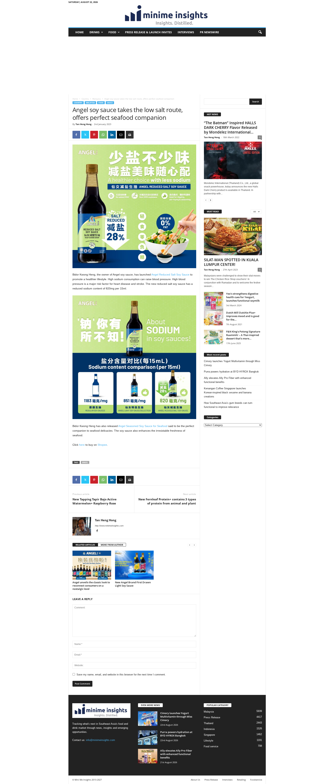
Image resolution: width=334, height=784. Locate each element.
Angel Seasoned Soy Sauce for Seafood (142, 426)
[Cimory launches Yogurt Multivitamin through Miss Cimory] (147, 718)
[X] (85, 135)
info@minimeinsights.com (100, 740)
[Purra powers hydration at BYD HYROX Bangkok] (147, 737)
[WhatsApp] (103, 135)
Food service (211, 746)
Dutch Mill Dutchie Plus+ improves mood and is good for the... (242, 316)
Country (85, 98)
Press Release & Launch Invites (148, 32)
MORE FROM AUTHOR (112, 544)
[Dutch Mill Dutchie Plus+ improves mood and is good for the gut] (213, 318)
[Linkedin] (112, 135)
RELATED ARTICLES (85, 544)
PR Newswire (209, 32)
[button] (260, 32)
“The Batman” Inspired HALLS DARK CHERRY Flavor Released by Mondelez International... (230, 127)
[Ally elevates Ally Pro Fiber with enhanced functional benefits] (147, 756)
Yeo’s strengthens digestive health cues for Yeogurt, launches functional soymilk (243, 297)
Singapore (209, 734)
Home (79, 32)
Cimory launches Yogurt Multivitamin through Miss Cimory (232, 363)
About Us (195, 779)
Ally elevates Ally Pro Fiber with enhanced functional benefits (227, 380)
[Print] (130, 135)
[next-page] (210, 200)
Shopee (102, 444)
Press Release (212, 717)
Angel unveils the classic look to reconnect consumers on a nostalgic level (91, 586)
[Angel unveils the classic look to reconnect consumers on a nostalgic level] (91, 565)
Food (112, 32)
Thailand (208, 723)
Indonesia (209, 729)
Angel (85, 462)
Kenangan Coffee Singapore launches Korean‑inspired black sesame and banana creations (227, 392)
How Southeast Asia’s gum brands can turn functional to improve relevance (228, 404)
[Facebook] (76, 135)
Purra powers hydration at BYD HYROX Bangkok (231, 371)
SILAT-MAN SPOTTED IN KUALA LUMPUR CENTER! (231, 262)
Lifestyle (208, 740)
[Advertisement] (167, 65)
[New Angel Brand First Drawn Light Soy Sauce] (134, 565)
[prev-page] (190, 545)
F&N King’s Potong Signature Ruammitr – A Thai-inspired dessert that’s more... (243, 335)
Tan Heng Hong (83, 124)
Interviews (186, 32)
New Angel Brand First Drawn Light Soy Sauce (133, 584)
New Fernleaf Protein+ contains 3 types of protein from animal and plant (167, 501)
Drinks (94, 32)
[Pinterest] (94, 135)
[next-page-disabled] (194, 545)
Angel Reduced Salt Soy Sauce (170, 274)
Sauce (110, 102)
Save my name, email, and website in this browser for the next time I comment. (121, 674)
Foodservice (256, 779)
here (82, 444)
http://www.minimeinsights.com (109, 526)
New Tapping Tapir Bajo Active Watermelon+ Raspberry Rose (94, 501)
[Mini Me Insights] (167, 15)
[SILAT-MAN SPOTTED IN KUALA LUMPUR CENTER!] (233, 236)
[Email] (121, 135)
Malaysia (96, 98)
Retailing (241, 779)
